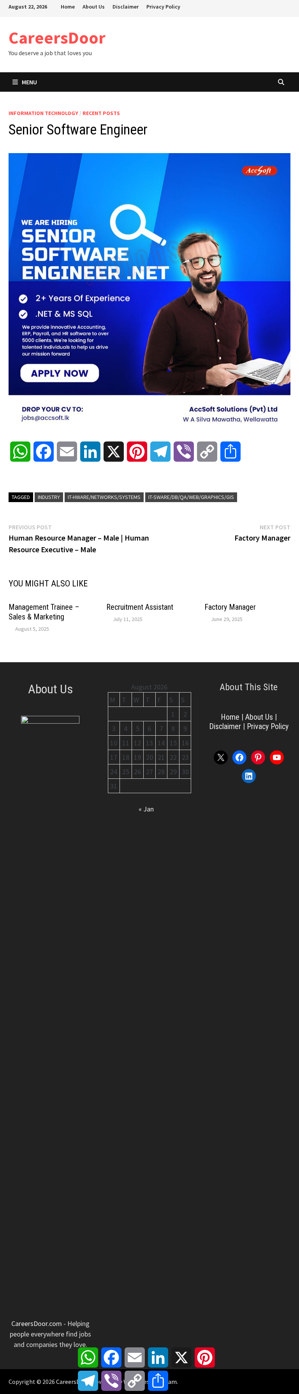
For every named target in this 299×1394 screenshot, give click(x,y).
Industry (49, 497)
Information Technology (43, 113)
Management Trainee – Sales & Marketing (44, 611)
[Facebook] (248, 6)
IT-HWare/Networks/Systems (104, 497)
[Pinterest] (277, 6)
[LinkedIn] (286, 6)
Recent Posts (101, 113)
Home (68, 6)
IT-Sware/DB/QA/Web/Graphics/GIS (191, 497)
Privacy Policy (163, 6)
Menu (29, 82)
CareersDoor (57, 37)
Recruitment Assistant (139, 607)
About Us (94, 6)
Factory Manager (230, 607)
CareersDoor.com (36, 1323)
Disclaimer (126, 6)
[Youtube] (258, 6)
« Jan (146, 808)
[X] (268, 6)
